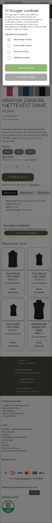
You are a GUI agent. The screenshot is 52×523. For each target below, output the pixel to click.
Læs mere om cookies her (16, 34)
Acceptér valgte (26, 77)
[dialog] (26, 261)
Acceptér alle (26, 68)
